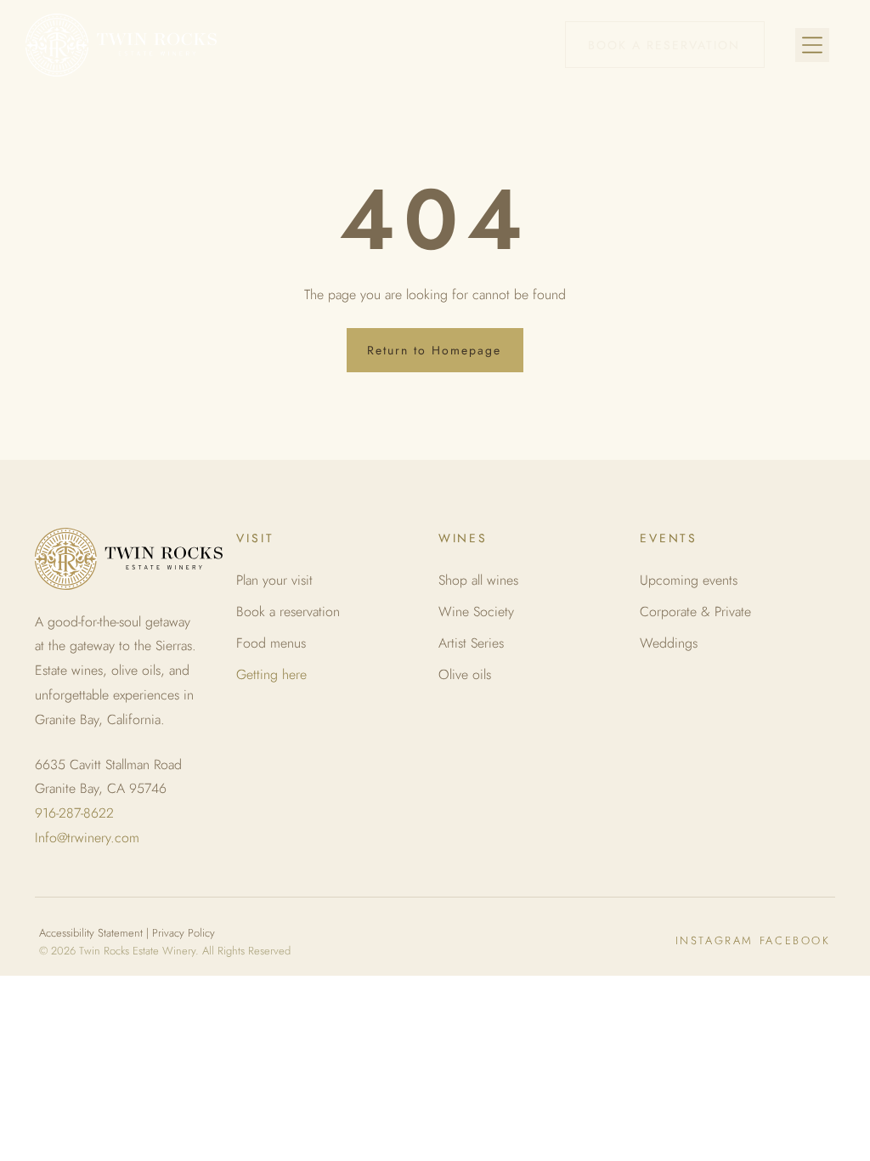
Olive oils (464, 674)
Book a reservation (288, 611)
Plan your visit (274, 580)
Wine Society (476, 611)
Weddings (669, 643)
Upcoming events (688, 580)
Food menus (271, 643)
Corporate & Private (695, 611)
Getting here (271, 674)
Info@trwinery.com (87, 837)
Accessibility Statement (91, 933)
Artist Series (471, 643)
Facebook (795, 940)
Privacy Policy (183, 933)
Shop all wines (478, 580)
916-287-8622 (74, 813)
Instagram (714, 940)
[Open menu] (812, 45)
